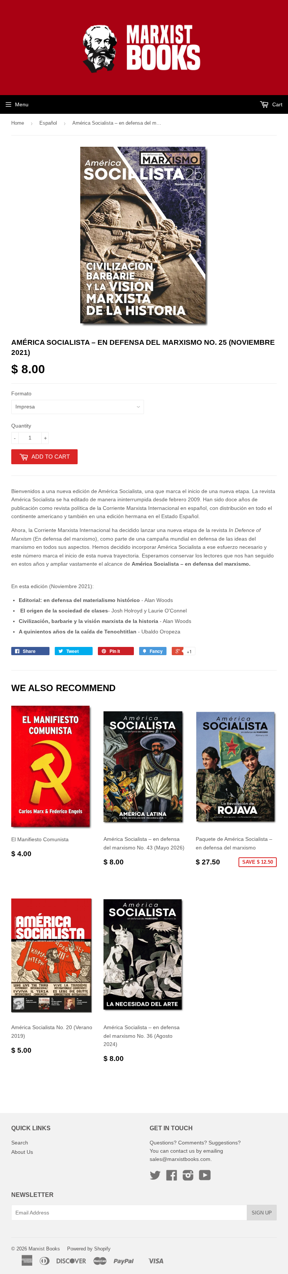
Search (19, 1143)
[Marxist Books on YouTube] (205, 1178)
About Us (22, 1152)
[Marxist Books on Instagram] (188, 1178)
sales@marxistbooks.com (180, 1159)
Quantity (21, 426)
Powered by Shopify (89, 1249)
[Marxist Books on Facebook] (171, 1178)
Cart (276, 104)
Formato (21, 393)
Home (17, 123)
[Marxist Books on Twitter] (155, 1178)
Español (48, 123)
